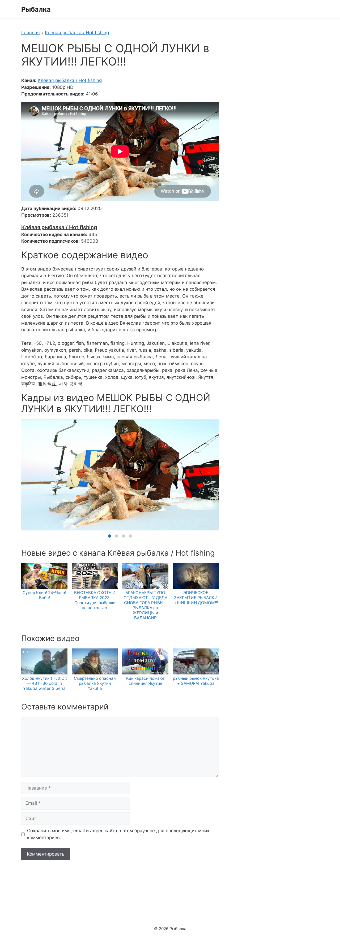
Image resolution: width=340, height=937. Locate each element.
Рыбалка (36, 9)
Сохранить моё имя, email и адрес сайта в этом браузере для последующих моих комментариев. (118, 834)
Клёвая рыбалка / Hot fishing (77, 32)
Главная (30, 32)
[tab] (109, 536)
